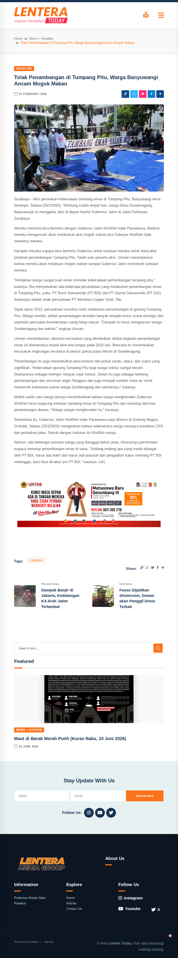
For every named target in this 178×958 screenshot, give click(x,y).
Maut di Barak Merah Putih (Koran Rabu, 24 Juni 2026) (70, 738)
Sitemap (49, 941)
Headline (24, 68)
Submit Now (145, 796)
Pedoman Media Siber (30, 898)
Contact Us (74, 908)
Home (18, 38)
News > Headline (41, 38)
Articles (71, 903)
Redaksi (20, 903)
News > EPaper (29, 730)
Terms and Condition (26, 941)
